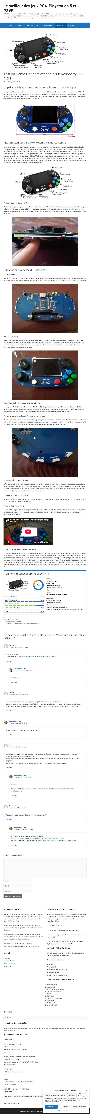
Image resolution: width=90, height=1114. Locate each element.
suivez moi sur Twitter (31, 946)
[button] (86, 1090)
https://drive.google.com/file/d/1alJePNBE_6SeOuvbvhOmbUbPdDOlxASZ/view (37, 838)
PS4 (3, 25)
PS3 (37, 25)
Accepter (51, 1106)
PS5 (10, 25)
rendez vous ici (27, 943)
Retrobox (16, 620)
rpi (20, 620)
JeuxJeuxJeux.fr (9, 961)
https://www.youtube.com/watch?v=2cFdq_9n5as (59, 841)
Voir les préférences (79, 1106)
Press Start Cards (9, 963)
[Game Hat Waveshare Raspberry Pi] (17, 585)
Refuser (65, 1106)
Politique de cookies (63, 1110)
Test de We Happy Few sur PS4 (14, 621)
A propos (71, 1110)
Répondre (9, 661)
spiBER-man (7, 966)
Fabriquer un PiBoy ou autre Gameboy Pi (17, 92)
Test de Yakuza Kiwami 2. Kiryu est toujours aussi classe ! (22, 623)
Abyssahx (7, 958)
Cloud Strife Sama (20, 669)
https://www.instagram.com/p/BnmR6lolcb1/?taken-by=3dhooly (39, 702)
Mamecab (30, 25)
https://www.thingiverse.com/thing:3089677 (41, 657)
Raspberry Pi (9, 620)
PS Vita (19, 25)
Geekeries (60, 25)
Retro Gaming (48, 25)
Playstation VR (25, 925)
